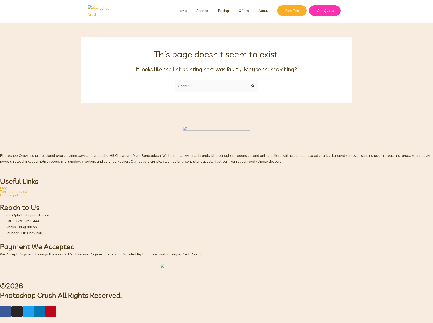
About (263, 10)
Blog (3, 188)
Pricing (223, 10)
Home (182, 10)
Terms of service (13, 191)
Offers (244, 10)
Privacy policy (11, 195)
